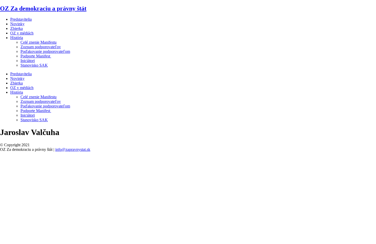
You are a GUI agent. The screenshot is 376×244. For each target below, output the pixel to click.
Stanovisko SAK (34, 65)
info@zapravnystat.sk (72, 149)
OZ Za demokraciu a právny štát (43, 8)
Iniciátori (27, 60)
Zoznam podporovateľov (40, 47)
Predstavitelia (21, 19)
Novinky (17, 24)
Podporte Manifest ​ (35, 56)
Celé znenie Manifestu (38, 42)
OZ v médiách (22, 33)
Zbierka (16, 28)
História (16, 37)
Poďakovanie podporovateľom (45, 51)
